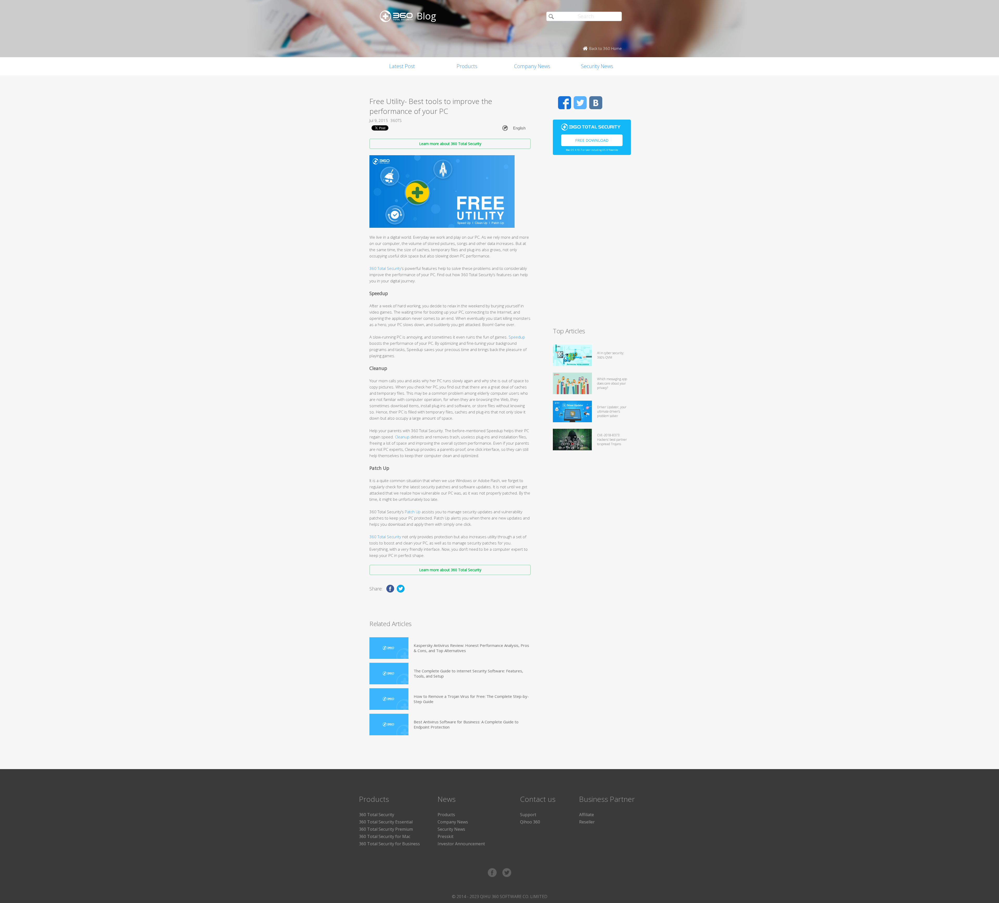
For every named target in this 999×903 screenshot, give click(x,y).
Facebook (564, 102)
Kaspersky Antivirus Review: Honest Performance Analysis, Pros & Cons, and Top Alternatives (471, 648)
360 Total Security (385, 268)
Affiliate (586, 814)
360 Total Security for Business (389, 844)
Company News (532, 66)
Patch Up (413, 511)
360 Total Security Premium (386, 829)
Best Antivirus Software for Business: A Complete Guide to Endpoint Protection (466, 724)
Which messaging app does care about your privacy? (612, 383)
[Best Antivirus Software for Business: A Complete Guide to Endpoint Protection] (388, 724)
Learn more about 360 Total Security (450, 143)
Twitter (580, 102)
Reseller (587, 822)
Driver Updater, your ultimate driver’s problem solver (611, 411)
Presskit (445, 836)
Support (528, 814)
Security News (597, 66)
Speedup (517, 337)
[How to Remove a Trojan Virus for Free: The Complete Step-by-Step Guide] (388, 699)
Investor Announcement (461, 844)
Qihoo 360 (530, 822)
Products (467, 66)
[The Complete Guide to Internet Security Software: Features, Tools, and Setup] (388, 673)
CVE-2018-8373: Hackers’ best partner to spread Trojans (612, 439)
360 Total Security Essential (386, 822)
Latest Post (402, 66)
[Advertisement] (592, 243)
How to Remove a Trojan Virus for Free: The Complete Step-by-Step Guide (471, 699)
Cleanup (402, 436)
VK (595, 102)
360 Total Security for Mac (384, 836)
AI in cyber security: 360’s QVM (610, 355)
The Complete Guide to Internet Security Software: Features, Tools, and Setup (468, 673)
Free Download (592, 140)
